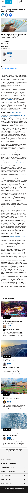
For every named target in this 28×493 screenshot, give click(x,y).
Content (4, 6)
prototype (10, 99)
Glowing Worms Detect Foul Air (16, 163)
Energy (15, 68)
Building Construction (7, 68)
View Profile (9, 56)
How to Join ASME (16, 112)
